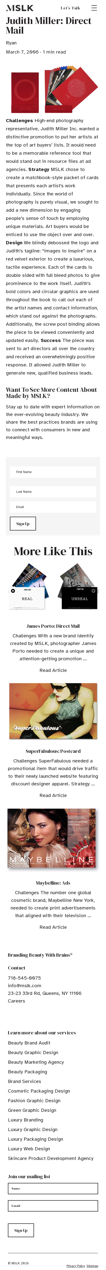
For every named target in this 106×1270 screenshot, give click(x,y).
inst (33, 1016)
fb (10, 1016)
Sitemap (92, 1266)
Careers (16, 1001)
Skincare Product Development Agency (50, 1158)
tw (18, 1016)
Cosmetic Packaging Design (39, 1091)
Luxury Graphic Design (32, 1129)
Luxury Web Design (29, 1149)
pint (25, 1016)
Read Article (53, 670)
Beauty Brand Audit (29, 1043)
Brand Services (24, 1081)
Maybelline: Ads (53, 882)
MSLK (20, 8)
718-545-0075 (24, 978)
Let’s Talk (70, 8)
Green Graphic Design (32, 1110)
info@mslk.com (24, 986)
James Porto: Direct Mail (53, 626)
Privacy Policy (76, 1266)
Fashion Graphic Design (34, 1101)
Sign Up (23, 523)
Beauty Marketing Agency (36, 1062)
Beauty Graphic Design (33, 1052)
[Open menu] (94, 8)
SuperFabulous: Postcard (53, 751)
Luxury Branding (25, 1120)
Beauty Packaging (27, 1072)
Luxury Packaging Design (35, 1139)
